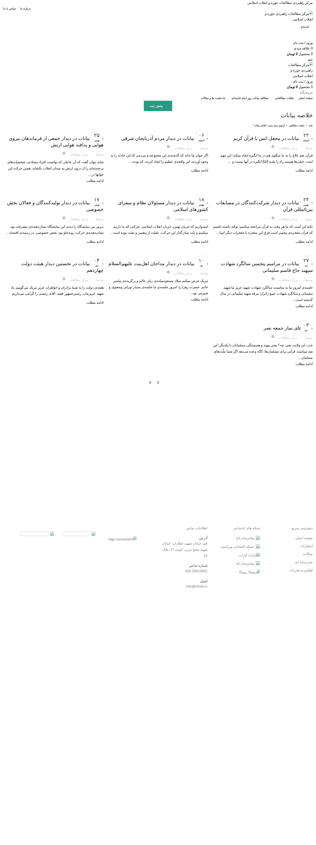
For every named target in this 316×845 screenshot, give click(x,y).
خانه (311, 125)
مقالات (308, 554)
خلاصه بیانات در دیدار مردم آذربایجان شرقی (164, 138)
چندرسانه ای (304, 562)
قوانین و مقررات (301, 570)
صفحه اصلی (304, 538)
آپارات (243, 555)
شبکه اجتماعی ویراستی (237, 546)
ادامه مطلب (304, 170)
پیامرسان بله (245, 563)
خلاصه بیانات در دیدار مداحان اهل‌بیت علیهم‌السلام (158, 263)
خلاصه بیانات (304, 130)
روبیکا (243, 572)
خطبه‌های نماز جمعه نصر (288, 328)
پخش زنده (156, 106)
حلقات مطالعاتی (297, 125)
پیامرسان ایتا (245, 538)
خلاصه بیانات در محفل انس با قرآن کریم (273, 138)
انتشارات (306, 546)
